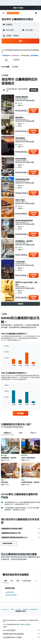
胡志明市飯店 (33, 609)
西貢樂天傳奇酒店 (21, 97)
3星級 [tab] (20, 433)
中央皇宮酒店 (20, 262)
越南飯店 (25, 609)
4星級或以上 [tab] (7, 433)
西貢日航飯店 (20, 138)
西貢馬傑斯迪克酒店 (22, 179)
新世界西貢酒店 (20, 159)
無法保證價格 (26, 624)
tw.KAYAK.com (5, 609)
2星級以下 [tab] (33, 433)
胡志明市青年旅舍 (11, 595)
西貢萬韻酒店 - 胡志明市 (24, 241)
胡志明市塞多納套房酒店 (24, 221)
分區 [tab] (11, 581)
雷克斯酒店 (19, 118)
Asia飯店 (18, 609)
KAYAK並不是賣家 (9, 630)
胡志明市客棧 (9, 592)
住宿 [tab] (5, 581)
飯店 (12, 609)
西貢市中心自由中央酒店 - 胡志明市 (26, 283)
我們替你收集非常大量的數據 (13, 634)
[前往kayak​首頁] (13, 13)
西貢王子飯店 (20, 200)
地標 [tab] (17, 581)
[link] (20, 413)
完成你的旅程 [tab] (26, 581)
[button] (39, 8)
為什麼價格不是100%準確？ (13, 637)
